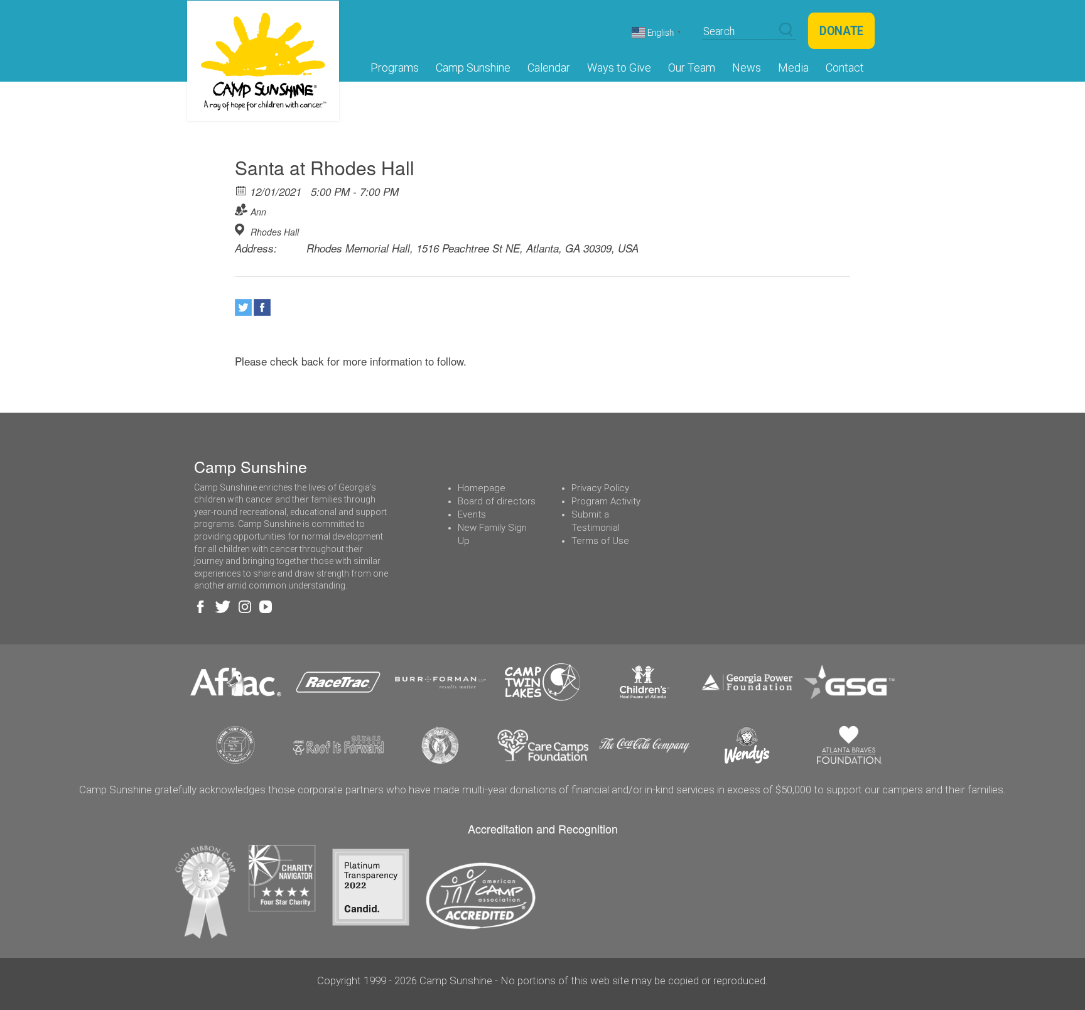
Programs (394, 67)
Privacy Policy (600, 488)
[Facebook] (262, 307)
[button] (785, 30)
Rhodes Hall (275, 231)
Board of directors (497, 501)
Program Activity (605, 501)
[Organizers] (241, 209)
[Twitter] (243, 307)
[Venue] (241, 230)
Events (472, 514)
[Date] (241, 190)
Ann (258, 211)
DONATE (841, 30)
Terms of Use (600, 540)
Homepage (481, 488)
